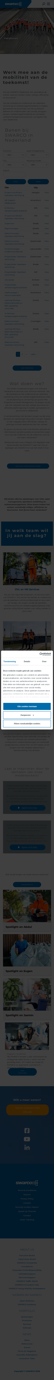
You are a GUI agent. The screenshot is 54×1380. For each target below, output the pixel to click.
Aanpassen (25, 715)
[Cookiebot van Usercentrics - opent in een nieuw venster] (39, 654)
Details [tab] (27, 661)
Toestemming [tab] (9, 661)
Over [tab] (44, 661)
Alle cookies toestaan (27, 706)
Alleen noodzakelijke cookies (27, 723)
